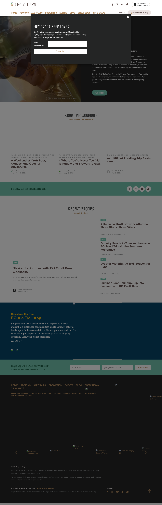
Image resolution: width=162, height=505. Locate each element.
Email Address (40, 45)
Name (36, 42)
